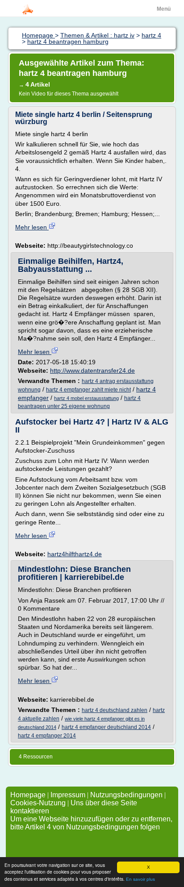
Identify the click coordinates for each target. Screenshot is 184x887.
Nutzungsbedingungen (126, 795)
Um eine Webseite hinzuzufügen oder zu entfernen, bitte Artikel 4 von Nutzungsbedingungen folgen (91, 823)
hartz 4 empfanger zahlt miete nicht (88, 390)
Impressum (67, 795)
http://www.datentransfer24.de (92, 370)
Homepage (28, 795)
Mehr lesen (32, 227)
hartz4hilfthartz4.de (74, 554)
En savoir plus (140, 879)
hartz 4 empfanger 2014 (47, 736)
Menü (164, 9)
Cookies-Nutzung (38, 803)
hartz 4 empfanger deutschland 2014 (106, 727)
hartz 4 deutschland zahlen (114, 710)
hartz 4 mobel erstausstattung (86, 398)
